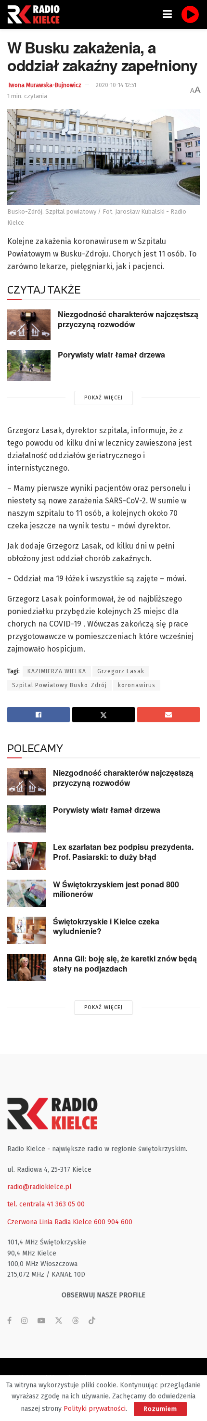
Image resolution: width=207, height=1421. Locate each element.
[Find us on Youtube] (41, 1321)
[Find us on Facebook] (9, 1321)
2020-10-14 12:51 (116, 85)
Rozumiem (160, 1408)
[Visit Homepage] (36, 14)
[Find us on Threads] (75, 1321)
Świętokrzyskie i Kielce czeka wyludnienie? (106, 926)
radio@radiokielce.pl (39, 1187)
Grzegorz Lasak (120, 671)
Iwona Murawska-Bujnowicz (45, 85)
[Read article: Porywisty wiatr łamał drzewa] (29, 365)
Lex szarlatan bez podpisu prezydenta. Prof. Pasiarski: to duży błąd (123, 851)
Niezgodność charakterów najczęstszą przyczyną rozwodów (128, 319)
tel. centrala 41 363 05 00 (46, 1204)
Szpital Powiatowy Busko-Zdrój (59, 685)
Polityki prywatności (95, 1409)
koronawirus (136, 685)
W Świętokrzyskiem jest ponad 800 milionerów (116, 889)
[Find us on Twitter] (59, 1321)
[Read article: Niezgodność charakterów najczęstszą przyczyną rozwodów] (29, 324)
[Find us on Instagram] (24, 1321)
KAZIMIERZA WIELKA (56, 671)
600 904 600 (113, 1222)
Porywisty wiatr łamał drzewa (111, 354)
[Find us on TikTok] (92, 1321)
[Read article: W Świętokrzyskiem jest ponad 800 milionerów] (26, 893)
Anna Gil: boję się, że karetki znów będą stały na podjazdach (125, 963)
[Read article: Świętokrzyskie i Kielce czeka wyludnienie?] (26, 930)
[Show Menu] (167, 14)
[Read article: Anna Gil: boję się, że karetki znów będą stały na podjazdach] (26, 967)
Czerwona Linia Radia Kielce (49, 1222)
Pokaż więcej (103, 398)
